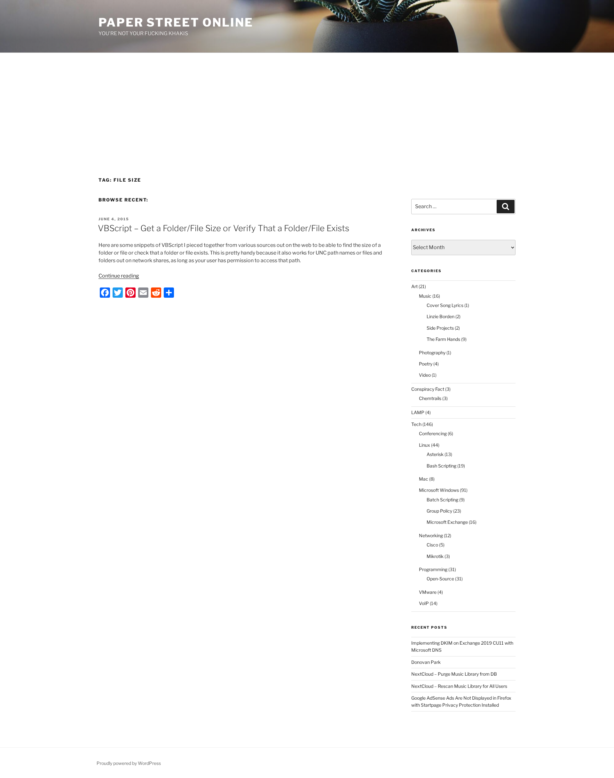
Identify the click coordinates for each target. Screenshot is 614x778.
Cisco (432, 544)
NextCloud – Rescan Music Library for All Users (459, 686)
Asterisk (435, 454)
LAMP (417, 412)
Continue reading (118, 276)
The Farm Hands (443, 339)
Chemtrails (430, 398)
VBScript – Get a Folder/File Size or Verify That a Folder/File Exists (223, 228)
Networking (431, 535)
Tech (416, 424)
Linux (424, 445)
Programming (433, 569)
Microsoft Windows (439, 490)
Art (414, 286)
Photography (432, 352)
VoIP (424, 603)
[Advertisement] (307, 100)
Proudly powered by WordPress (129, 763)
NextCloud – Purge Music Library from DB (454, 674)
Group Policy (439, 511)
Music (425, 296)
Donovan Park (426, 662)
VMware (428, 592)
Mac (423, 479)
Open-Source (440, 578)
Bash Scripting (441, 465)
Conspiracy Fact (427, 389)
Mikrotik (435, 556)
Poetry (425, 363)
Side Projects (440, 328)
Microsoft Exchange (447, 522)
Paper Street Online (175, 22)
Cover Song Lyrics (445, 305)
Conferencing (433, 433)
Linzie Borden (440, 316)
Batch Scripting (442, 499)
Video (425, 375)
